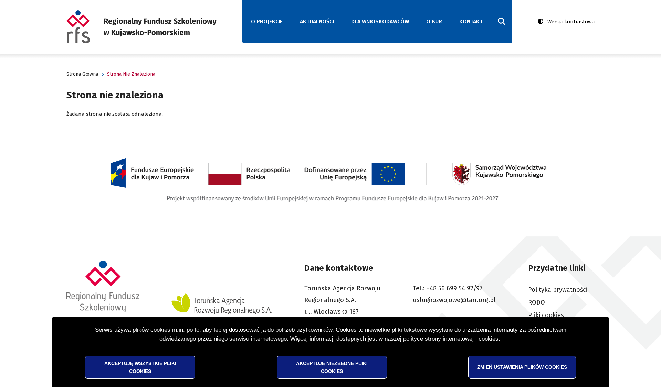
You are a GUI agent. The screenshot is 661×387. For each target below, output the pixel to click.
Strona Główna (82, 74)
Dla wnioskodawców (380, 21)
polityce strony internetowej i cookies (451, 338)
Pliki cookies (546, 315)
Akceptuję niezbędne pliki (332, 366)
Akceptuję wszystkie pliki (140, 366)
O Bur (434, 21)
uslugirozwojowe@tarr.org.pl (454, 300)
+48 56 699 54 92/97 (455, 288)
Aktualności (317, 21)
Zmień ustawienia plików (522, 366)
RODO (536, 302)
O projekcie (267, 21)
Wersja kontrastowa (571, 21)
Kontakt (471, 21)
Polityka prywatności (557, 290)
